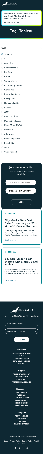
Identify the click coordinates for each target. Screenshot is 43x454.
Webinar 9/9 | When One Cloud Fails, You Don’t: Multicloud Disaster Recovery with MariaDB (21, 16)
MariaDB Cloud (11, 116)
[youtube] (27, 448)
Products (21, 349)
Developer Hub (21, 406)
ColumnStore (10, 81)
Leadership (21, 421)
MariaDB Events (21, 400)
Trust (36, 441)
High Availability (12, 103)
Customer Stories (21, 398)
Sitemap (21, 443)
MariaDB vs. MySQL (13, 125)
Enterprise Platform (22, 353)
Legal (6, 441)
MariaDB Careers (21, 424)
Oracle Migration (12, 138)
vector (7, 147)
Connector (9, 90)
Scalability (9, 143)
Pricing (21, 364)
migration (9, 134)
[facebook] (15, 448)
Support (21, 370)
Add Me (21, 202)
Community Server (13, 85)
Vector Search (10, 152)
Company (21, 412)
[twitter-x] (19, 448)
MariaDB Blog (21, 392)
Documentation (21, 403)
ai (5, 58)
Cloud (7, 76)
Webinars (21, 395)
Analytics (8, 63)
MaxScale (8, 129)
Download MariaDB (21, 361)
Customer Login (21, 377)
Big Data (8, 72)
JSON (6, 112)
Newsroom (21, 419)
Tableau (8, 54)
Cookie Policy (27, 441)
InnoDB (7, 107)
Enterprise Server (12, 94)
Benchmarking (11, 67)
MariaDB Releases (12, 121)
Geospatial (9, 98)
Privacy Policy (15, 441)
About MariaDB (21, 416)
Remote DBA (21, 379)
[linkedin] (23, 448)
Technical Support (21, 374)
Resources (21, 389)
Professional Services (21, 382)
